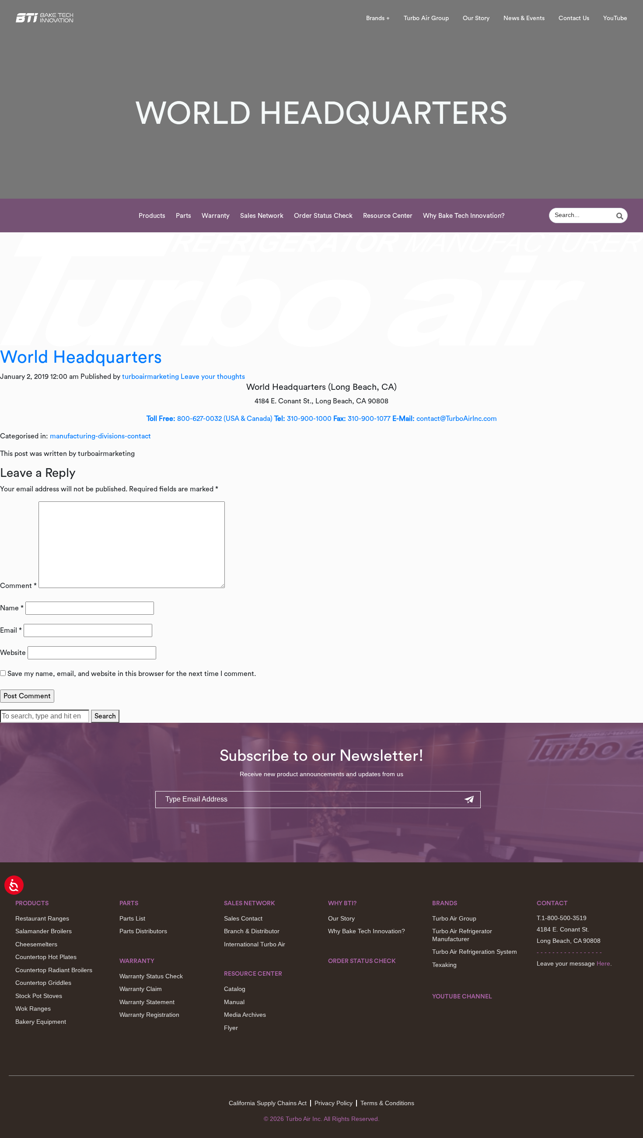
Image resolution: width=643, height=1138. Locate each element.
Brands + (378, 18)
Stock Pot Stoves (38, 995)
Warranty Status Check (151, 976)
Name (12, 608)
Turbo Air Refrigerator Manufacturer (462, 935)
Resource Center (387, 216)
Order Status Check (323, 216)
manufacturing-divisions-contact (100, 436)
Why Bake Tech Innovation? (464, 216)
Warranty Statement (147, 1001)
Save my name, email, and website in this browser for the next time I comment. (131, 673)
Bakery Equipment (40, 1021)
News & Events (524, 18)
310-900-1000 (303, 418)
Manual (234, 1001)
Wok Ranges (33, 1008)
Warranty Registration (149, 1014)
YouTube (615, 18)
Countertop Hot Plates (46, 956)
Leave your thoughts (213, 376)
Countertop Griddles (43, 982)
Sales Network (261, 216)
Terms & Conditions (387, 1102)
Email (11, 630)
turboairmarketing (150, 376)
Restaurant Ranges (42, 918)
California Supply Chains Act (268, 1102)
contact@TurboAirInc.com (444, 418)
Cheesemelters (36, 944)
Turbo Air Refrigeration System (474, 951)
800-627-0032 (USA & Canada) (210, 418)
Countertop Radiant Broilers (53, 969)
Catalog (234, 988)
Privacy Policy (334, 1102)
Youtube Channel (462, 997)
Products (152, 216)
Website (13, 652)
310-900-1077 (362, 418)
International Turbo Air (254, 944)
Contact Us (574, 18)
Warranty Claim (140, 988)
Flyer (231, 1027)
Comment (18, 585)
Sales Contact (243, 918)
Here (603, 963)
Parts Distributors (143, 931)
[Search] (621, 216)
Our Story (476, 18)
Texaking (444, 964)
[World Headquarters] (321, 289)
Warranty (216, 216)
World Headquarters (81, 357)
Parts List (132, 918)
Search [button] (105, 716)
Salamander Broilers (43, 931)
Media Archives (245, 1014)
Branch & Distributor (252, 931)
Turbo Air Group (426, 18)
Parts (183, 216)
